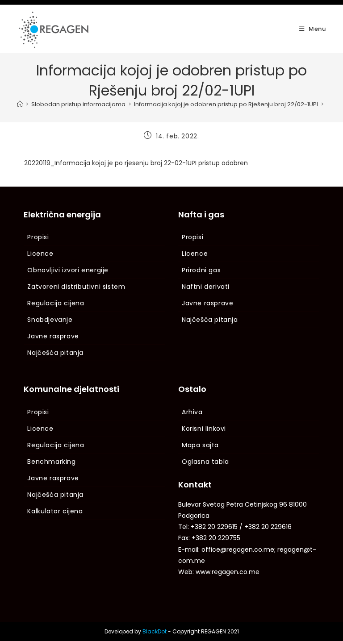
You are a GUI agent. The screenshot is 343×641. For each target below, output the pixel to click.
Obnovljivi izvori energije (68, 270)
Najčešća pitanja (55, 352)
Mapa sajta (200, 445)
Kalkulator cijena (55, 511)
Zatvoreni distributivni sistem (76, 286)
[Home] (20, 104)
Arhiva (192, 412)
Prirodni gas (201, 270)
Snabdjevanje (49, 319)
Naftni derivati (206, 286)
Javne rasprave (53, 336)
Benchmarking (51, 461)
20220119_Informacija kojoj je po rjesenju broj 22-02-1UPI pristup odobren (136, 162)
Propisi (38, 237)
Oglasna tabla (205, 461)
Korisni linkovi (204, 428)
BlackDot (154, 631)
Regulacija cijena (55, 303)
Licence (40, 253)
